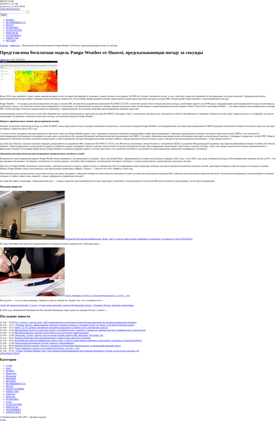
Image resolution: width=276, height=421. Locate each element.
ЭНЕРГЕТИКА (13, 412)
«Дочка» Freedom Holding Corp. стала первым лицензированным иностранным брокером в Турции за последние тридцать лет (77, 351)
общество (4, 59)
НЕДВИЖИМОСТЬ (16, 22)
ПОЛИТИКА (12, 27)
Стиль (9, 402)
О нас (3, 419)
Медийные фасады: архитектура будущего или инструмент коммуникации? (52, 332)
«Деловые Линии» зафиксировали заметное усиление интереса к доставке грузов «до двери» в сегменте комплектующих (74, 325)
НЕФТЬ (10, 25)
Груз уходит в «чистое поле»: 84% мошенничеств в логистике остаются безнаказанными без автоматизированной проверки (76, 322)
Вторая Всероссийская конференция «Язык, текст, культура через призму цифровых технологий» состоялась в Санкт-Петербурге (128, 239)
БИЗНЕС (10, 20)
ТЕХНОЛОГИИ (14, 30)
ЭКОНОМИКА (13, 35)
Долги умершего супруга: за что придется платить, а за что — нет (97, 295)
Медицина (11, 376)
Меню (3, 15)
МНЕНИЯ (11, 378)
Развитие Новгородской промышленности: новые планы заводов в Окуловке (53, 338)
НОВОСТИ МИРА (15, 389)
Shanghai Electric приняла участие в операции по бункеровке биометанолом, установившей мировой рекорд (68, 345)
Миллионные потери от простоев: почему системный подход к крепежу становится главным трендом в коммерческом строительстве (80, 330)
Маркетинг (11, 373)
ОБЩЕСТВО (12, 38)
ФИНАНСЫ (12, 33)
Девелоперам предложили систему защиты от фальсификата (44, 343)
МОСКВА (11, 40)
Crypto (9, 365)
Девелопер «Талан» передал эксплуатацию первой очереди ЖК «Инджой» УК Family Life (59, 335)
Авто (8, 368)
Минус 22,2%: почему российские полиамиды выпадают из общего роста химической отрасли (61, 327)
